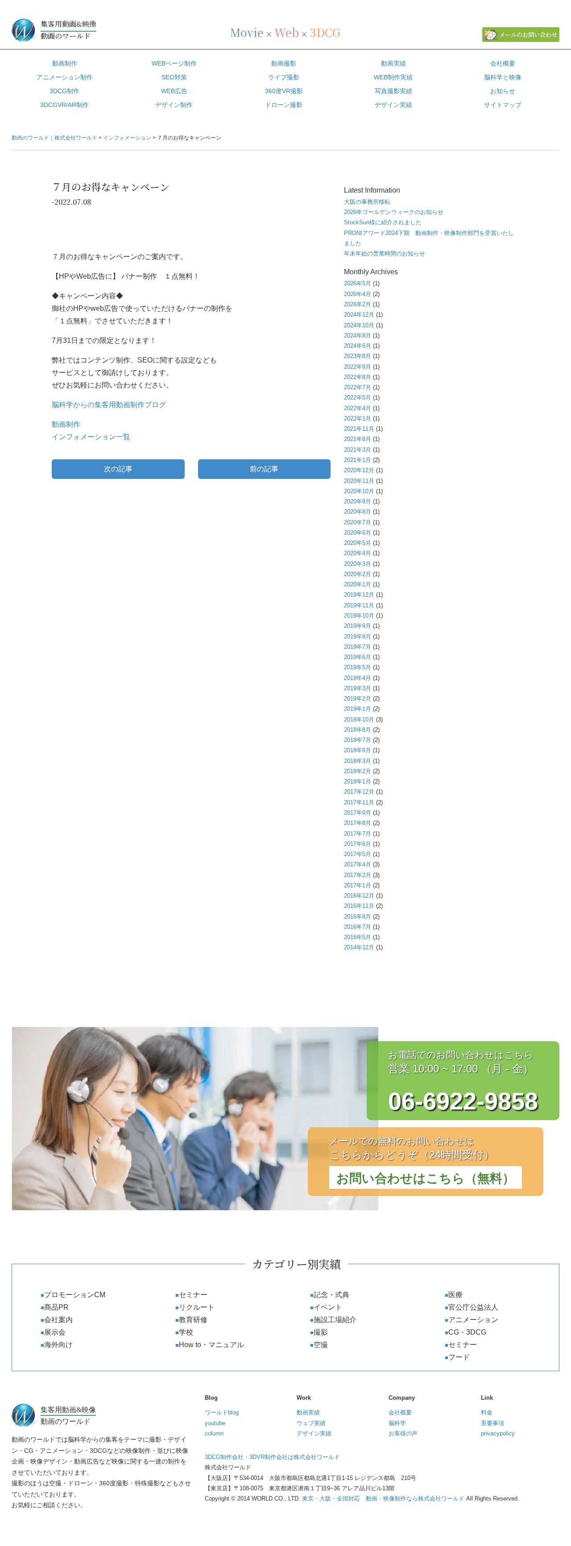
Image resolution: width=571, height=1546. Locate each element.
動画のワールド (68, 30)
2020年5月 (357, 543)
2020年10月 (359, 491)
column (214, 1433)
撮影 (321, 1332)
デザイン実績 (314, 1433)
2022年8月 (357, 377)
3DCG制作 (64, 91)
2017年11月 (359, 802)
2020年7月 (357, 522)
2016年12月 (359, 895)
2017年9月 (357, 812)
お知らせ (502, 91)
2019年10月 (359, 615)
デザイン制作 (174, 104)
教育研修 (193, 1319)
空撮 (321, 1344)
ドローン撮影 (283, 104)
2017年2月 (357, 875)
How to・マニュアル (211, 1344)
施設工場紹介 (335, 1319)
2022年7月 (357, 387)
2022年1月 (357, 418)
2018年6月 (357, 750)
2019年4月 (357, 678)
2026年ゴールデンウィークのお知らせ (393, 212)
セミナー (193, 1295)
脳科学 (397, 1423)
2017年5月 (357, 854)
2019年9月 (357, 626)
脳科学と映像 (502, 77)
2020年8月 (357, 511)
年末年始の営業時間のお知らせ (384, 253)
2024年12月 (359, 314)
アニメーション (473, 1319)
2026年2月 (357, 304)
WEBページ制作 (174, 63)
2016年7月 (357, 926)
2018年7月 (357, 740)
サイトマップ (502, 104)
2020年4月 (357, 553)
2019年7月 (357, 646)
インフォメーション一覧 (91, 437)
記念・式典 (331, 1295)
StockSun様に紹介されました (383, 222)
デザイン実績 (393, 104)
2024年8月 (357, 335)
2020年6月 (357, 532)
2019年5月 (357, 667)
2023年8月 (357, 356)
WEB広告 (174, 91)
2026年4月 (357, 294)
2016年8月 (357, 916)
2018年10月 (359, 719)
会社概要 (502, 63)
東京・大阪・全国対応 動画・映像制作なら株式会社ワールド (383, 1498)
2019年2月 (357, 698)
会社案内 (58, 1319)
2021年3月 (357, 449)
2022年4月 (357, 408)
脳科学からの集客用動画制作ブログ (109, 404)
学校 (186, 1332)
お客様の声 (403, 1433)
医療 (455, 1295)
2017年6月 (357, 844)
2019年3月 (357, 688)
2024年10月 (359, 325)
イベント (328, 1307)
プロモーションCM (74, 1295)
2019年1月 (357, 708)
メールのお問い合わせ (528, 34)
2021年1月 (357, 460)
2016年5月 (357, 937)
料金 (486, 1412)
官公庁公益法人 (473, 1307)
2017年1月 (357, 885)
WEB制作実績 (393, 77)
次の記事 (118, 469)
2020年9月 (357, 501)
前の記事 (264, 469)
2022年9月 (357, 366)
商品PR (56, 1307)
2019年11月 (359, 605)
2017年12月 (359, 791)
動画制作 (64, 63)
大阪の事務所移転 (367, 201)
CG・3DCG (467, 1332)
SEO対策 (174, 77)
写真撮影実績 (393, 91)
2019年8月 (357, 636)
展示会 (55, 1332)
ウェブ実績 (311, 1423)
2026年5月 (357, 283)
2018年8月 (357, 729)
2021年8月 (357, 439)
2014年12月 (359, 947)
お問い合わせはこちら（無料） (425, 1178)
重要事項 (492, 1423)
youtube (215, 1423)
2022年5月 (357, 397)
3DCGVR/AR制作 (64, 104)
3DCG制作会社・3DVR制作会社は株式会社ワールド (272, 1457)
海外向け (58, 1344)
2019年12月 (359, 594)
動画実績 (393, 63)
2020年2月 (357, 574)
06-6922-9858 (463, 1101)
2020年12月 (359, 470)
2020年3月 (357, 564)
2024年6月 (357, 345)
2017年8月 (357, 823)
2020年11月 (359, 481)
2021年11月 (359, 428)
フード (459, 1357)
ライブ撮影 (283, 77)
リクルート (197, 1307)
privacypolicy (498, 1433)
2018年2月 (357, 771)
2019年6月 (357, 657)
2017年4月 (357, 864)
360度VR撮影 (284, 91)
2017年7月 (357, 833)
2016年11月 (359, 906)
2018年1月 (357, 781)
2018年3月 (357, 761)
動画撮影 (283, 63)
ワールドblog (222, 1412)
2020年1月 (357, 584)
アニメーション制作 (65, 77)
